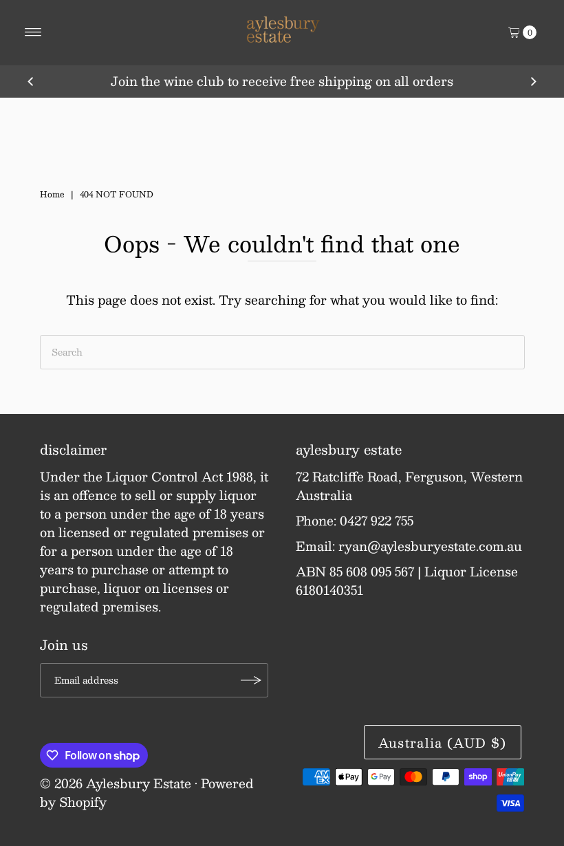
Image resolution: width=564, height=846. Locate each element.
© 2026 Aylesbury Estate (115, 783)
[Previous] (31, 81)
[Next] (533, 81)
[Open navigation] (33, 32)
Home (52, 194)
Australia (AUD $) (442, 743)
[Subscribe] (251, 680)
